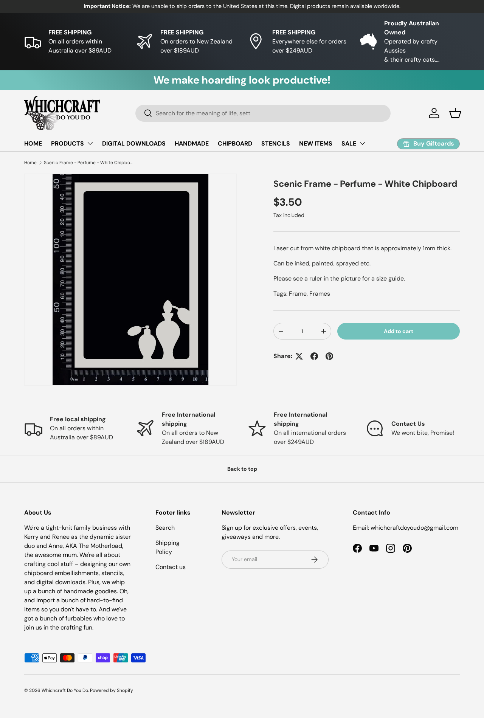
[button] (455, 113)
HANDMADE (192, 143)
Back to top (242, 468)
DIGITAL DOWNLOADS (134, 143)
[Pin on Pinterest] (329, 356)
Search (165, 528)
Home (30, 163)
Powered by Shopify (111, 690)
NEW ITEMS (315, 143)
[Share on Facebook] (314, 356)
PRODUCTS (67, 143)
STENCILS (275, 143)
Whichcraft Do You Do (65, 690)
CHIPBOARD (235, 143)
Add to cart (398, 330)
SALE (348, 143)
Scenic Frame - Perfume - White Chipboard (89, 163)
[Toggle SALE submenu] (362, 143)
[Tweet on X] (299, 356)
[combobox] (263, 113)
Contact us (170, 567)
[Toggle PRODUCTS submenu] (90, 143)
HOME (33, 143)
